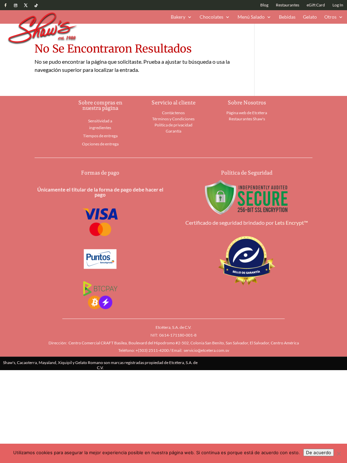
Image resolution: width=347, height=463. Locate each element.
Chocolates (211, 17)
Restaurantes (287, 5)
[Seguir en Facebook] (5, 5)
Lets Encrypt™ (291, 222)
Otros (330, 17)
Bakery (178, 17)
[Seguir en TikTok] (36, 5)
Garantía (173, 131)
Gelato (310, 17)
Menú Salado (251, 17)
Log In (337, 5)
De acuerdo (318, 452)
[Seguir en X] (25, 5)
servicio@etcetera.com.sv (206, 350)
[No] (338, 453)
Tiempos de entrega (100, 135)
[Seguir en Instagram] (15, 5)
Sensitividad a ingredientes (100, 124)
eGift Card (316, 5)
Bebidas (287, 17)
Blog (264, 5)
